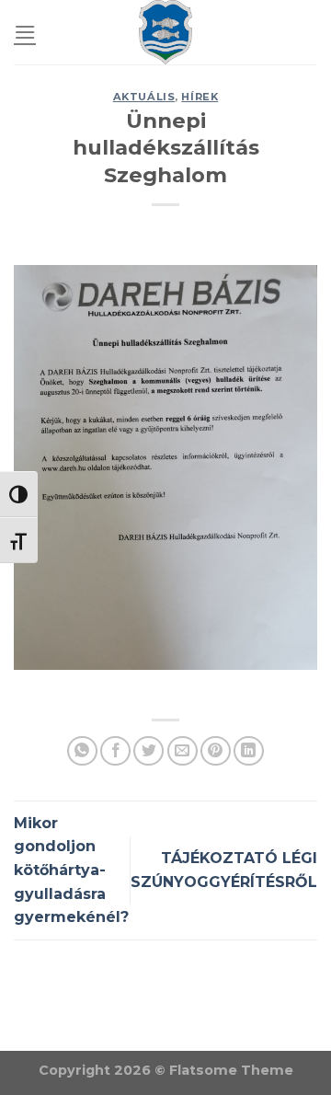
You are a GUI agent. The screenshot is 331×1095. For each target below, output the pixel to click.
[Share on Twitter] (148, 751)
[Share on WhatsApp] (82, 751)
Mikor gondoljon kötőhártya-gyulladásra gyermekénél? (71, 870)
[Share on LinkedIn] (249, 751)
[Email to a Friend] (182, 751)
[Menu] (25, 31)
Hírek (199, 96)
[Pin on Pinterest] (215, 751)
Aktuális (144, 96)
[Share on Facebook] (115, 751)
